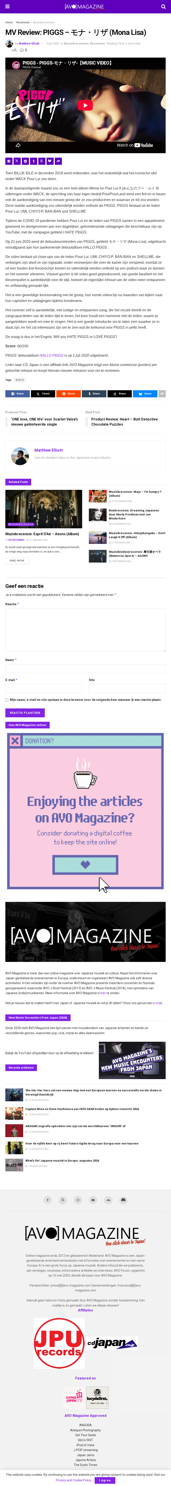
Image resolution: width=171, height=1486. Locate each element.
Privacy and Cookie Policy (73, 1480)
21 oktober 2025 (120, 542)
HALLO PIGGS (51, 355)
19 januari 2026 (38, 540)
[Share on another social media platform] (58, 161)
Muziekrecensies (44, 22)
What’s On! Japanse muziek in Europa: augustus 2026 (62, 1160)
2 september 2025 (121, 561)
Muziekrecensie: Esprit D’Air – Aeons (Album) (42, 534)
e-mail (157, 1003)
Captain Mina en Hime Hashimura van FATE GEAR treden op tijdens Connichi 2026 (82, 1109)
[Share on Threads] (41, 161)
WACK (20, 380)
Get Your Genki (85, 1435)
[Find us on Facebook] (47, 1200)
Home (9, 22)
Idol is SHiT (85, 1440)
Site (92, 680)
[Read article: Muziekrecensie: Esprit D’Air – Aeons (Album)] (43, 509)
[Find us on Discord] (123, 1200)
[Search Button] (163, 6)
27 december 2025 (121, 501)
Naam (11, 660)
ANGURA (85, 1425)
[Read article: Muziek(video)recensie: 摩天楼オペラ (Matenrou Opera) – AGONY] (98, 556)
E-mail (11, 680)
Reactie (12, 604)
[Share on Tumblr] (33, 161)
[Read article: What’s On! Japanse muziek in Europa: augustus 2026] (14, 1165)
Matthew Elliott (29, 43)
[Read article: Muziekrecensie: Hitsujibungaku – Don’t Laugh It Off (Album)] (98, 537)
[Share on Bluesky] (50, 161)
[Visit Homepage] (85, 6)
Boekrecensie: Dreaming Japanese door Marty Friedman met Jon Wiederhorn (134, 514)
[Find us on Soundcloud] (108, 1200)
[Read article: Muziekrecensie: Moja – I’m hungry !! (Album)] (98, 496)
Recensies (23, 22)
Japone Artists (85, 1460)
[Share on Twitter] (17, 161)
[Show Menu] (7, 6)
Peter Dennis (16, 540)
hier (103, 993)
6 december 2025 (121, 524)
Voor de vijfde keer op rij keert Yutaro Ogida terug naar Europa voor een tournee (81, 1143)
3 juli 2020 (52, 43)
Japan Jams (85, 1455)
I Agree (105, 1480)
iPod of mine (85, 1445)
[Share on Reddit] (25, 161)
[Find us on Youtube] (93, 1200)
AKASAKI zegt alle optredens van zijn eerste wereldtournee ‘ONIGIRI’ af (75, 1126)
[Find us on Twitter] (63, 1200)
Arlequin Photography (85, 1430)
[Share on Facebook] (8, 161)
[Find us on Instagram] (78, 1200)
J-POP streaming (85, 1450)
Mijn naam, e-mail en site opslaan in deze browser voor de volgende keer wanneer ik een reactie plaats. (86, 700)
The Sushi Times (85, 1465)
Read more (19, 560)
